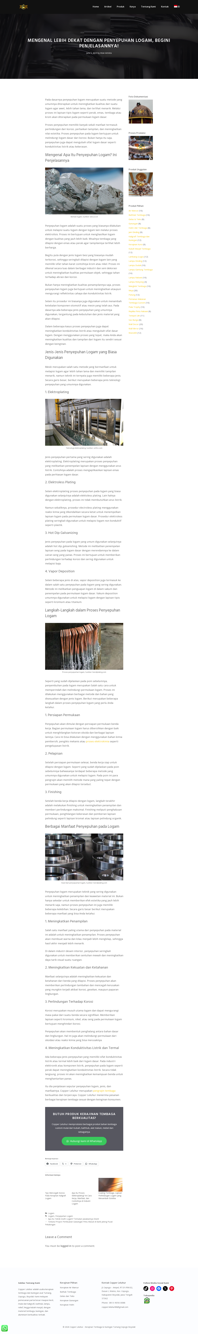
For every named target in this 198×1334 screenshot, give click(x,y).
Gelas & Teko (135, 219)
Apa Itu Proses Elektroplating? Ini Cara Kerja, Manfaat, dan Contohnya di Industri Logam (82, 1198)
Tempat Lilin (134, 315)
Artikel (107, 6)
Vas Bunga (133, 320)
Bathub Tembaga (68, 1291)
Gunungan (133, 223)
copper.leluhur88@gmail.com (115, 1307)
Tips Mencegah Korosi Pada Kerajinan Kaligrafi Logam (55, 1196)
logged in (65, 1245)
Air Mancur (133, 210)
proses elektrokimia (97, 741)
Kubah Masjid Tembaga (139, 248)
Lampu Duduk (135, 265)
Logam (51, 1213)
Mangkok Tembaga (137, 286)
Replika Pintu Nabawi (138, 311)
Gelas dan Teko (67, 1296)
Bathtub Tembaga (137, 215)
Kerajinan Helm (67, 1304)
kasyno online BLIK (110, 1315)
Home (96, 6)
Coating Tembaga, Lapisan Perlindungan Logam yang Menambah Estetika (110, 1196)
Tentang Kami (148, 6)
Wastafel (133, 332)
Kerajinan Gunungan (69, 1300)
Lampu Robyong (136, 281)
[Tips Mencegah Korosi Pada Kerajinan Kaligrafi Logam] (57, 1185)
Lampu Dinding (135, 261)
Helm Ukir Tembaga (138, 227)
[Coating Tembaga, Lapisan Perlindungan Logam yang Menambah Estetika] (110, 1185)
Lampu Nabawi (135, 277)
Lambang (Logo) (136, 256)
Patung (132, 294)
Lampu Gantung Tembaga (141, 269)
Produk (120, 6)
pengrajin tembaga (104, 1090)
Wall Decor (134, 324)
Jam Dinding (134, 232)
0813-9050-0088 (117, 1302)
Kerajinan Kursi (136, 244)
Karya (133, 6)
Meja (131, 290)
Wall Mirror (134, 328)
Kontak (165, 6)
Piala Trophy (134, 307)
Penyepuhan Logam (64, 1216)
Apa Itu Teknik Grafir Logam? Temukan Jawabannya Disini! (73, 1219)
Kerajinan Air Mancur (69, 1287)
